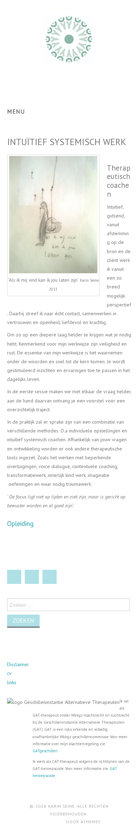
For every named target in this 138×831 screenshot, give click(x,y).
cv (9, 673)
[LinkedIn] (32, 577)
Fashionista (52, 821)
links (11, 682)
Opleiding (20, 523)
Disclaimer (18, 664)
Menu (16, 111)
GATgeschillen (45, 750)
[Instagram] (49, 577)
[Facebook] (14, 577)
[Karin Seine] (69, 39)
